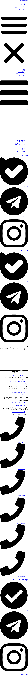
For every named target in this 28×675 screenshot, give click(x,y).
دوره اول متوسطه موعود (22, 394)
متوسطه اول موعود (20, 7)
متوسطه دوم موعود (20, 9)
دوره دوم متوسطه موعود (22, 405)
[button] (14, 39)
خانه (24, 3)
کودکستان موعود (21, 4)
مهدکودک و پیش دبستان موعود (20, 374)
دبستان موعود (21, 6)
